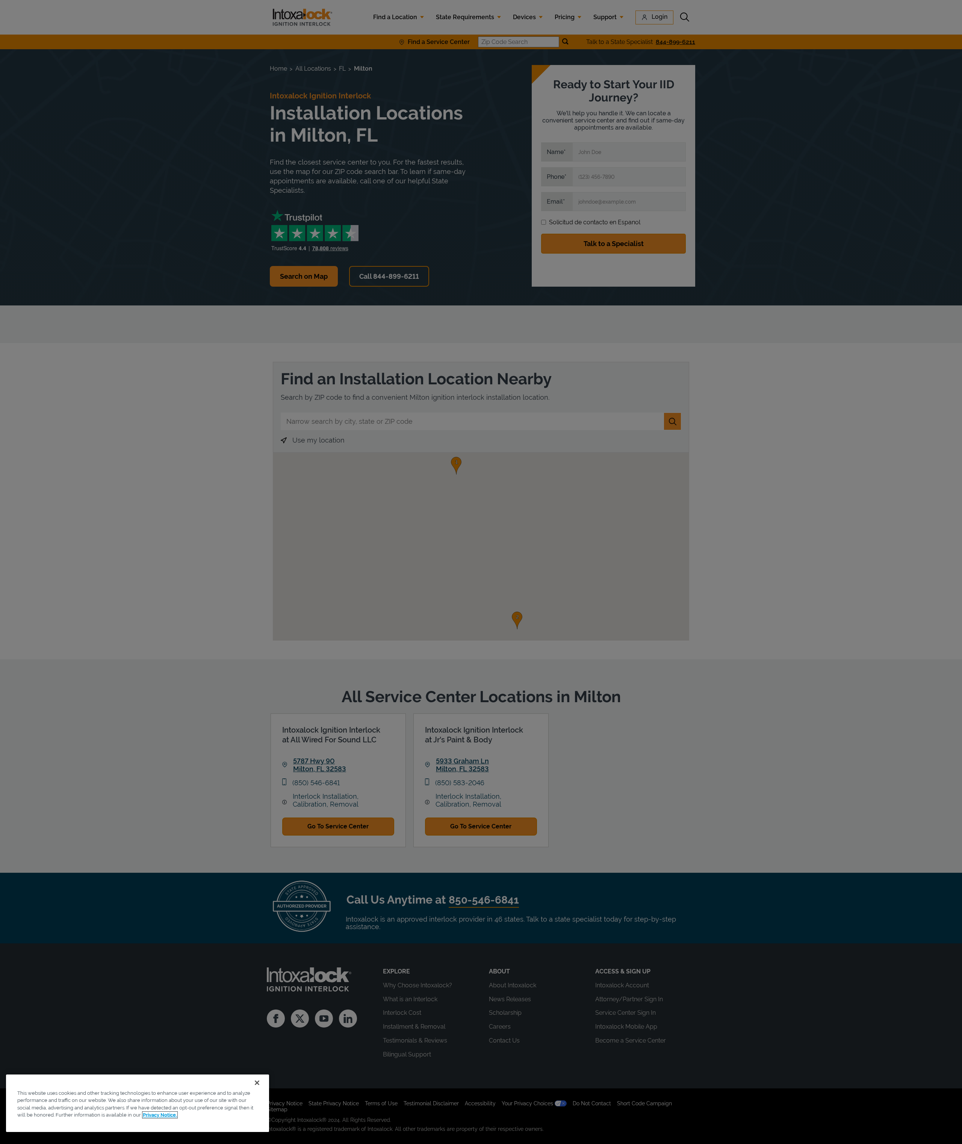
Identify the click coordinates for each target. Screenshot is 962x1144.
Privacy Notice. (160, 1115)
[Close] (257, 1082)
